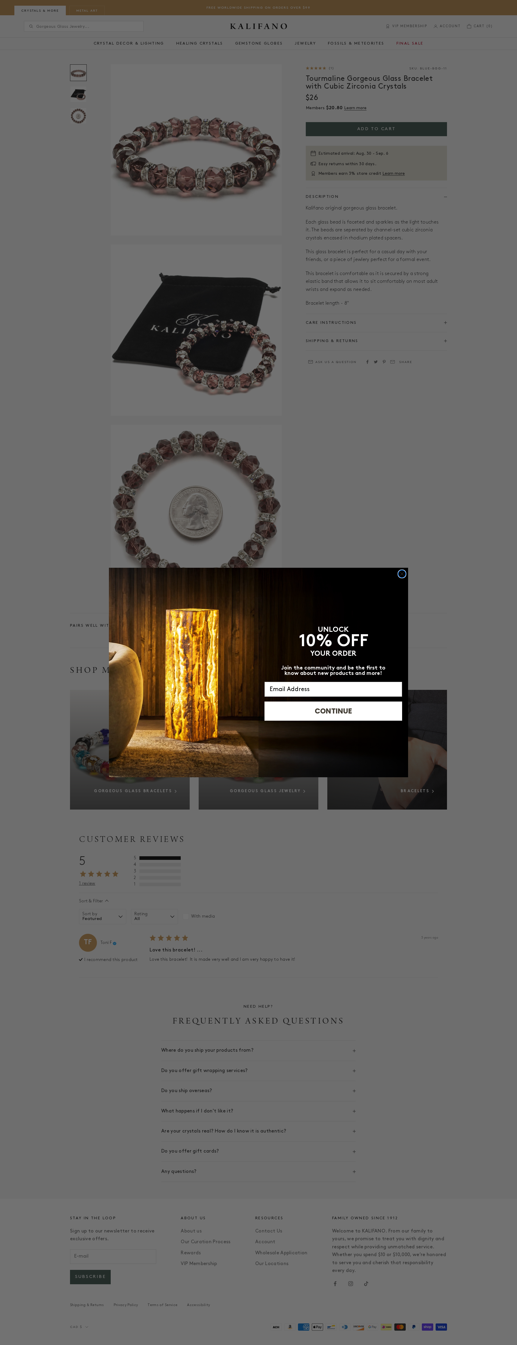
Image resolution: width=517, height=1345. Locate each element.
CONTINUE (333, 711)
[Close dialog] (402, 574)
